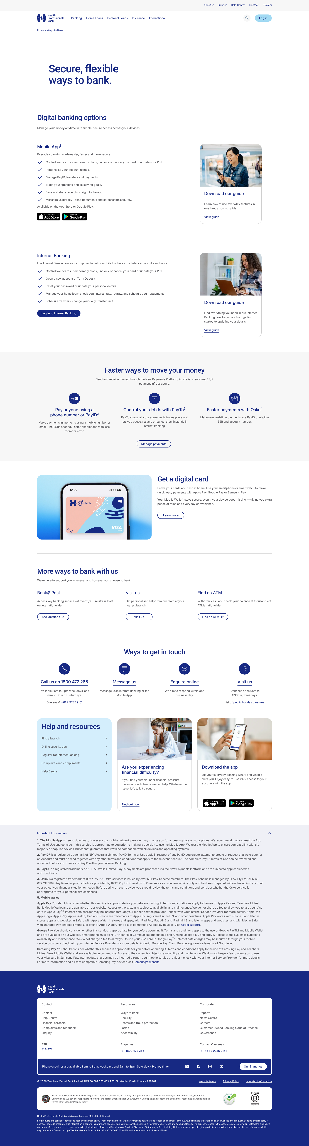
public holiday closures (248, 702)
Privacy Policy (231, 1081)
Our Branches (253, 1066)
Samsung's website (147, 962)
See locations (51, 617)
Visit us (139, 617)
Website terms (207, 1081)
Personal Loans (117, 18)
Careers (205, 1023)
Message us (124, 681)
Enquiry (46, 1033)
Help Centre (238, 4)
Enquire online (184, 681)
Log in (263, 18)
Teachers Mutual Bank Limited (94, 1116)
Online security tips (54, 746)
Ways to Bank (130, 1013)
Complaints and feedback (58, 1028)
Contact (254, 4)
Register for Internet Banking (60, 755)
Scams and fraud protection (139, 1023)
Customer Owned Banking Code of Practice (229, 1028)
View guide (211, 217)
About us (209, 4)
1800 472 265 (135, 1050)
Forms (125, 1028)
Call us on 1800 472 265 (64, 681)
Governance (208, 1033)
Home (40, 30)
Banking (76, 18)
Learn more (170, 515)
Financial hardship (53, 1023)
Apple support (190, 924)
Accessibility (129, 1033)
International (157, 18)
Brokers (267, 4)
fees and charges (84, 1120)
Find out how (130, 804)
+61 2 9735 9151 (71, 702)
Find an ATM (210, 617)
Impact (223, 4)
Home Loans (94, 18)
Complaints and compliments (60, 763)
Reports (205, 1013)
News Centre (208, 1018)
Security (126, 1018)
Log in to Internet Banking (58, 313)
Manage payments (153, 444)
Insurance (138, 18)
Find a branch (50, 738)
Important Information (259, 1081)
